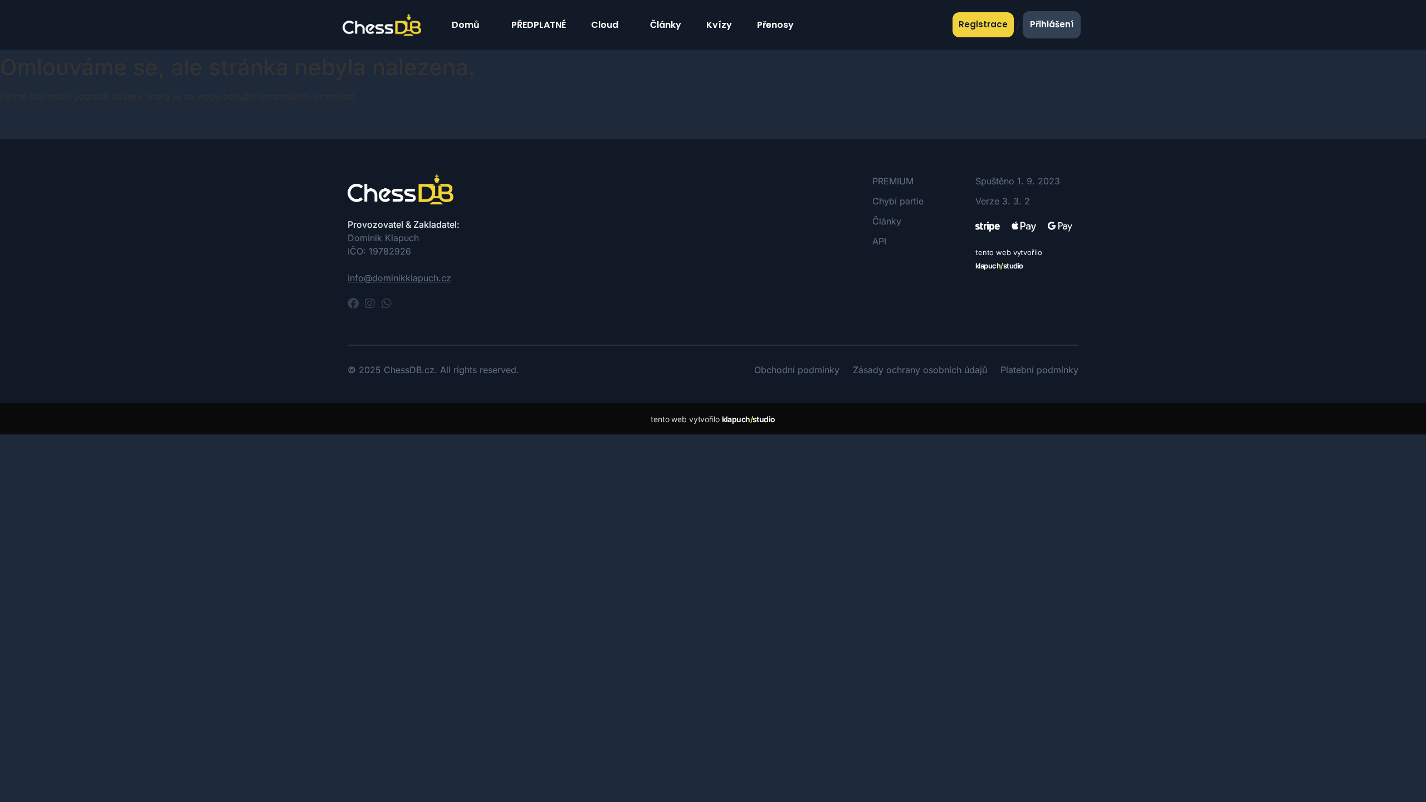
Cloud (604, 24)
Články (665, 24)
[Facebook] (353, 303)
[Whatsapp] (386, 303)
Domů (466, 24)
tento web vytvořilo (713, 419)
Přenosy (775, 24)
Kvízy (719, 24)
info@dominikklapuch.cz (399, 277)
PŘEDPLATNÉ (538, 24)
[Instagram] (369, 303)
